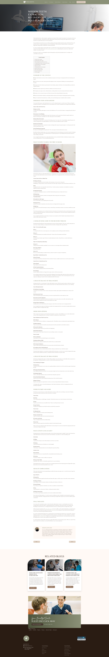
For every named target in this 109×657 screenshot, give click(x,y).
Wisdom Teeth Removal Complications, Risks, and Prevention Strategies (54, 574)
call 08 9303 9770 (49, 624)
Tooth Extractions (66, 649)
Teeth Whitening (44, 647)
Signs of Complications (38, 70)
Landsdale (34, 629)
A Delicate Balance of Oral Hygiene (39, 64)
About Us (46, 2)
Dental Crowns (44, 650)
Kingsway (38, 629)
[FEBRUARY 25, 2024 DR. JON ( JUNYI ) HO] (36, 570)
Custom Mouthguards (67, 653)
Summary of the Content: (38, 59)
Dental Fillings (66, 652)
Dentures (43, 653)
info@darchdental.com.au (28, 645)
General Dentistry (67, 645)
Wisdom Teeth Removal (67, 647)
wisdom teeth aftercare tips (52, 48)
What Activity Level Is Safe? (38, 69)
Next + (72, 541)
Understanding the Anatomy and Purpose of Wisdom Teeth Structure (72, 574)
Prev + (37, 541)
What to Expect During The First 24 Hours (40, 61)
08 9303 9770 (27, 644)
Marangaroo (55, 629)
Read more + (51, 586)
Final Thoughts (37, 72)
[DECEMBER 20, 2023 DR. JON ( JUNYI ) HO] (72, 570)
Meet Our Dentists (57, 2)
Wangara (43, 629)
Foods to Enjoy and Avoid (38, 68)
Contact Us (73, 2)
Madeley (30, 629)
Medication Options (37, 65)
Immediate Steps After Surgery (38, 60)
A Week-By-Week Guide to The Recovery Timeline (41, 63)
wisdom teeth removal (48, 508)
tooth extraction (53, 510)
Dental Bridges (44, 652)
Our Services (51, 2)
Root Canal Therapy (67, 650)
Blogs (70, 2)
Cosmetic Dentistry (45, 645)
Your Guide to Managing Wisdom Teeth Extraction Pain (36, 574)
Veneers (43, 649)
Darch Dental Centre (42, 516)
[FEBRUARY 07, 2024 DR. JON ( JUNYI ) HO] (54, 570)
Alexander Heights (49, 629)
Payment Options (64, 2)
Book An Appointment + (37, 624)
